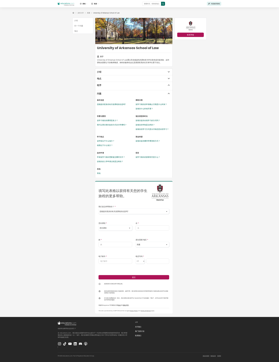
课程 (84, 4)
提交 (134, 277)
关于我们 (138, 327)
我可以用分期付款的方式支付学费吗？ (112, 125)
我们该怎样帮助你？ (107, 206)
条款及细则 (206, 356)
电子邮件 (103, 256)
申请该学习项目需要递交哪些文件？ (111, 157)
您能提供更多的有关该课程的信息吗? (111, 104)
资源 (95, 4)
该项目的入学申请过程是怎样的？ (110, 161)
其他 (98, 173)
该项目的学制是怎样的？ (145, 125)
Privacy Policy (134, 311)
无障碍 (219, 356)
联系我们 (138, 335)
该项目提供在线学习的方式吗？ (148, 120)
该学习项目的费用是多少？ (107, 120)
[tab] (83, 20)
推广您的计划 (139, 331)
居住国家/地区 (142, 240)
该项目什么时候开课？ (144, 108)
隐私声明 (126, 305)
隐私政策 (213, 356)
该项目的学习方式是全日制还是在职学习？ (152, 129)
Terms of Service (146, 311)
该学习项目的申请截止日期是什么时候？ (151, 104)
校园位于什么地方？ (105, 145)
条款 (119, 305)
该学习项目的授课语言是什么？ (148, 157)
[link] (106, 13)
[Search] (163, 4)
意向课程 (103, 223)
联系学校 (190, 35)
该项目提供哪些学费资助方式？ (148, 141)
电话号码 (140, 256)
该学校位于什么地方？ (105, 141)
